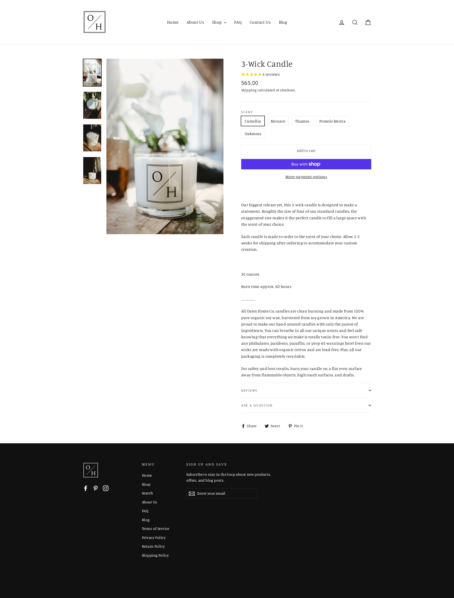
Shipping (249, 90)
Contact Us (260, 22)
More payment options (306, 176)
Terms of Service (155, 528)
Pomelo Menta (332, 121)
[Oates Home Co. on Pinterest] (95, 487)
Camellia (253, 121)
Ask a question (257, 405)
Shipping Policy (155, 555)
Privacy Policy (154, 537)
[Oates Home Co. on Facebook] (85, 487)
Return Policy (153, 546)
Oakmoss (253, 133)
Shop (217, 22)
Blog (283, 22)
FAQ (238, 22)
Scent (247, 112)
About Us (195, 22)
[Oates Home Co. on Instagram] (106, 487)
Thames (302, 121)
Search (147, 493)
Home (173, 22)
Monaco (278, 121)
